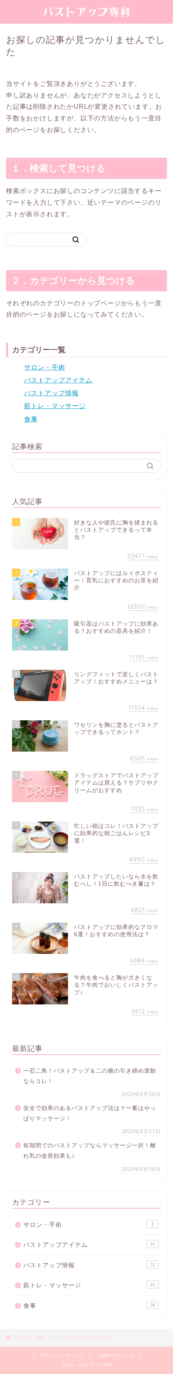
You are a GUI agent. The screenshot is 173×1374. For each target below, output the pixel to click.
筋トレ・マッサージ (55, 405)
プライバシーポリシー (62, 1355)
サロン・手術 (44, 367)
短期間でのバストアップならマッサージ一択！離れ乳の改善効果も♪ (89, 1150)
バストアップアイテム (58, 380)
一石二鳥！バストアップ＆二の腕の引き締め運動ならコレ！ (89, 1076)
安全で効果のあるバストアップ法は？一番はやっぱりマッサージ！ (89, 1113)
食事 (31, 419)
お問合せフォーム (116, 1355)
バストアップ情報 (51, 393)
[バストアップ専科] (86, 16)
